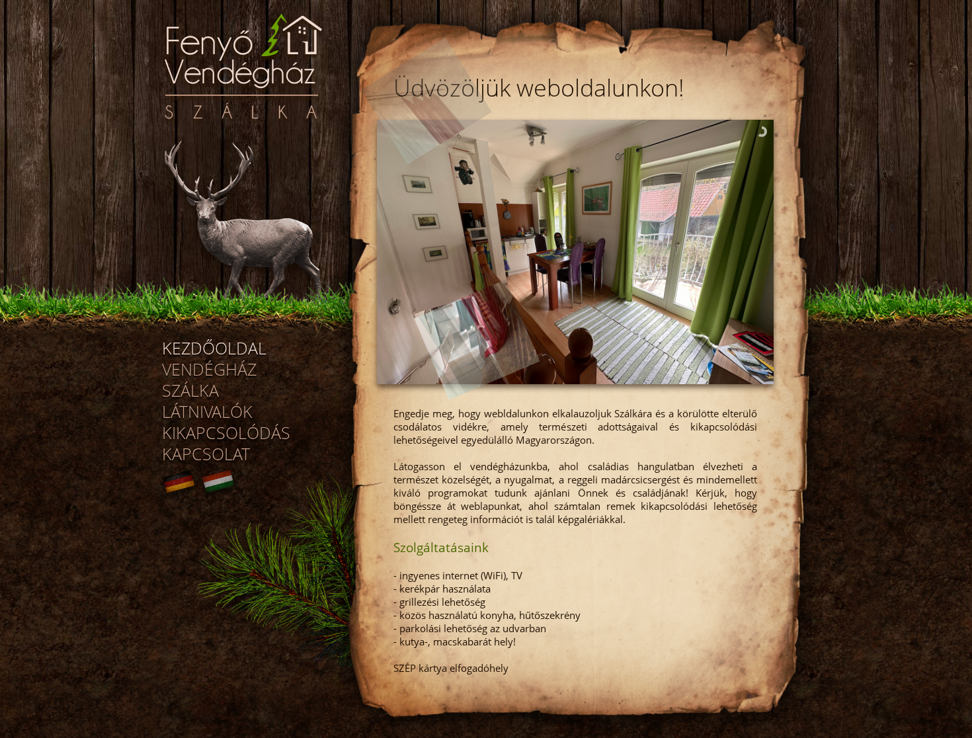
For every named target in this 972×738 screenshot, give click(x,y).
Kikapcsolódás (226, 432)
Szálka (190, 390)
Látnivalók (207, 411)
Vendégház (209, 369)
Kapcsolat (206, 453)
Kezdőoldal (214, 347)
